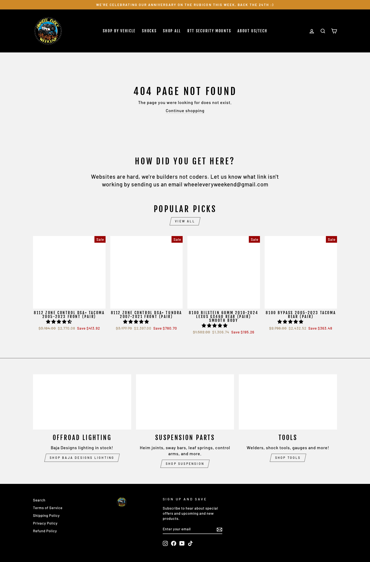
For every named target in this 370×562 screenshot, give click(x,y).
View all (185, 221)
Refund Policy (45, 531)
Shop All (172, 30)
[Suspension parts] (185, 402)
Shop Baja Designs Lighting (82, 457)
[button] (59, 321)
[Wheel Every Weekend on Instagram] (165, 543)
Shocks (149, 30)
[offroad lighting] (82, 402)
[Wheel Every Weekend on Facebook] (173, 543)
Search (39, 500)
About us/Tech (252, 30)
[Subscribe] (219, 529)
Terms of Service (48, 508)
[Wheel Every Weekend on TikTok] (190, 543)
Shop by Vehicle (119, 30)
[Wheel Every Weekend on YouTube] (182, 543)
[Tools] (288, 402)
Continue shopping (185, 110)
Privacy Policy (45, 523)
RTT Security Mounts (209, 30)
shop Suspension (185, 463)
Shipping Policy (46, 515)
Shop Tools (288, 457)
